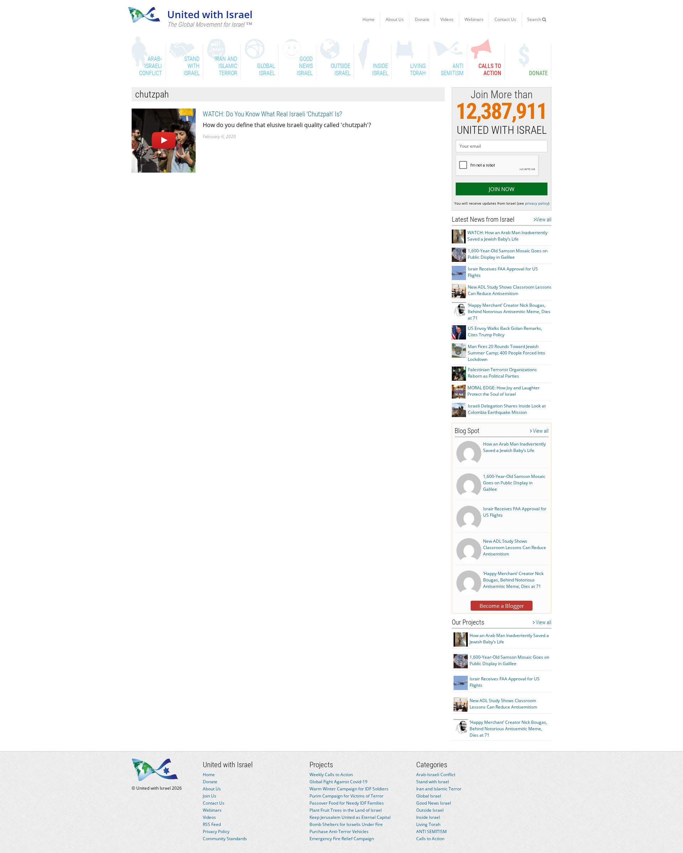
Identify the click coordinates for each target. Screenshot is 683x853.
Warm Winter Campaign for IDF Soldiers (348, 789)
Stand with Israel (432, 782)
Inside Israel (428, 817)
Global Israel (428, 796)
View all (543, 219)
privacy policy (536, 203)
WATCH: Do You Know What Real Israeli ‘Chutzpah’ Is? (272, 114)
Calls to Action (430, 839)
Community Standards (225, 839)
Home (368, 19)
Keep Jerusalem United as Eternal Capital (350, 817)
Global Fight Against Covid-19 (338, 782)
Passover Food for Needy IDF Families (346, 803)
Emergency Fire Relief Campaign (341, 839)
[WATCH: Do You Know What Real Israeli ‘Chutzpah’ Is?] (164, 140)
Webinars (474, 19)
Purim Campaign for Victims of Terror (346, 796)
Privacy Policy (216, 831)
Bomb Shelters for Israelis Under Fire (346, 824)
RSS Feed (212, 824)
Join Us (209, 796)
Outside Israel (430, 810)
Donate (422, 19)
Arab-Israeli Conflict (435, 775)
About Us (395, 19)
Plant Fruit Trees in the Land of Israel (345, 810)
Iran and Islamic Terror (438, 789)
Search (534, 19)
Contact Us (505, 19)
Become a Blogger (502, 605)
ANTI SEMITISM (431, 831)
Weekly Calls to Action (331, 775)
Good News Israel (433, 803)
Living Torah (428, 824)
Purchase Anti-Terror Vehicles (339, 831)
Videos (447, 19)
